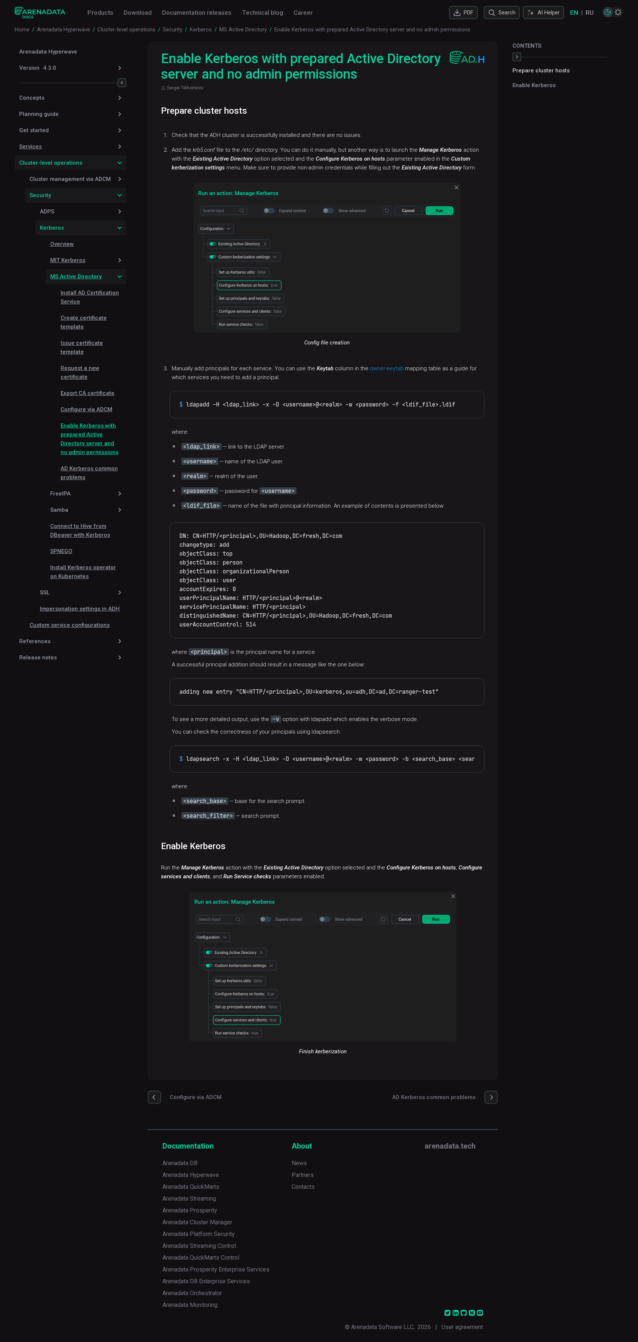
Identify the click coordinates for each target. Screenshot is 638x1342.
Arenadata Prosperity (189, 1210)
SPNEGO (61, 551)
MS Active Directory (76, 276)
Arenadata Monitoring (189, 1304)
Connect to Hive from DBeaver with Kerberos (80, 530)
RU (590, 12)
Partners (303, 1174)
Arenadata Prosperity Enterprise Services (216, 1269)
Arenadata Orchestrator (192, 1293)
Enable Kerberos (534, 85)
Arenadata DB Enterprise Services (206, 1281)
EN (574, 12)
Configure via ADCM (86, 409)
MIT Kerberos (67, 260)
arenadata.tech (450, 1146)
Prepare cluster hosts (541, 70)
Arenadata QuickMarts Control (200, 1257)
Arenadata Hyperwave (48, 51)
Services (30, 146)
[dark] (608, 12)
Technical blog (262, 12)
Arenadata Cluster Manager (197, 1222)
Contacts (303, 1186)
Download (138, 12)
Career (303, 12)
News (299, 1163)
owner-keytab (387, 368)
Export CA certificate (87, 393)
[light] (618, 12)
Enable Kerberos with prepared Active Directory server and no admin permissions (90, 439)
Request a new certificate (80, 372)
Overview (62, 244)
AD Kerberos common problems (89, 473)
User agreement (462, 1327)
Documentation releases (196, 12)
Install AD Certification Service (90, 297)
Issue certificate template (82, 347)
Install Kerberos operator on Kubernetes (83, 572)
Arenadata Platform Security (198, 1234)
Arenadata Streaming (189, 1198)
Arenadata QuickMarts (190, 1186)
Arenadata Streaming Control (199, 1245)
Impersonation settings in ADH (80, 608)
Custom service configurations (70, 625)
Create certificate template (84, 322)
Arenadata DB (180, 1163)
